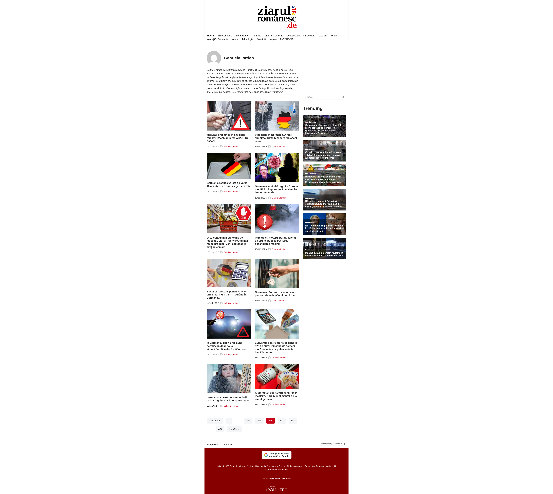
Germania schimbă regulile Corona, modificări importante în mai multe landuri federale (277, 189)
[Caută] (343, 97)
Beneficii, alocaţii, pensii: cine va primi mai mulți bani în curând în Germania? (227, 294)
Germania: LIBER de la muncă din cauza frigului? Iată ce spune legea (228, 399)
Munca (234, 39)
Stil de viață (309, 35)
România (256, 35)
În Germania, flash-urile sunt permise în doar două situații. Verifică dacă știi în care (226, 346)
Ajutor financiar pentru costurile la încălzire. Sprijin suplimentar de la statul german (276, 396)
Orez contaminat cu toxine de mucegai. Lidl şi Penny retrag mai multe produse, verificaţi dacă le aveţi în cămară (227, 242)
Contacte (227, 444)
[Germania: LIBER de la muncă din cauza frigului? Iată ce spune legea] (229, 378)
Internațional (242, 35)
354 (248, 420)
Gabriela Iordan (231, 146)
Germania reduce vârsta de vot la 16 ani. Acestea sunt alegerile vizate (229, 185)
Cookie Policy (340, 444)
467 (220, 429)
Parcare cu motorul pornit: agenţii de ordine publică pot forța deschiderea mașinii (276, 240)
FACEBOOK (286, 39)
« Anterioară (215, 420)
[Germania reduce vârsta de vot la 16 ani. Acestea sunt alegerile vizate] (229, 166)
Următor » (234, 429)
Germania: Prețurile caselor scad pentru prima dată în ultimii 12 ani (275, 294)
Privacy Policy (326, 444)
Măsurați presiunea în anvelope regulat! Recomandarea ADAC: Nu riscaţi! (228, 137)
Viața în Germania (274, 35)
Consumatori (293, 35)
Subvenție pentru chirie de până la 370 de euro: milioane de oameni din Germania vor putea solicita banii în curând (276, 347)
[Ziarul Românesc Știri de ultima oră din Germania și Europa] (276, 16)
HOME (210, 35)
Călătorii (323, 35)
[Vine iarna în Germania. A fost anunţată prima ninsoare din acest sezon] (277, 116)
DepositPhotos (284, 478)
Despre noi (212, 444)
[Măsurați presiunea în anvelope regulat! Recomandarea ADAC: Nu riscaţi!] (229, 116)
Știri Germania (225, 35)
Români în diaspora (267, 39)
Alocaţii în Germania (217, 39)
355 (259, 420)
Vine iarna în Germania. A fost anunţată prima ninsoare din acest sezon (276, 137)
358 (293, 420)
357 (282, 420)
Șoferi (334, 35)
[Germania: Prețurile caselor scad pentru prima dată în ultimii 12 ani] (277, 273)
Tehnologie (247, 39)
